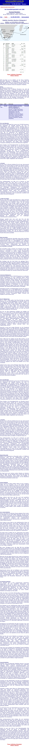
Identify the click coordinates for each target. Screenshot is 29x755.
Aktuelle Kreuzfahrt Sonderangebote (7, 7)
